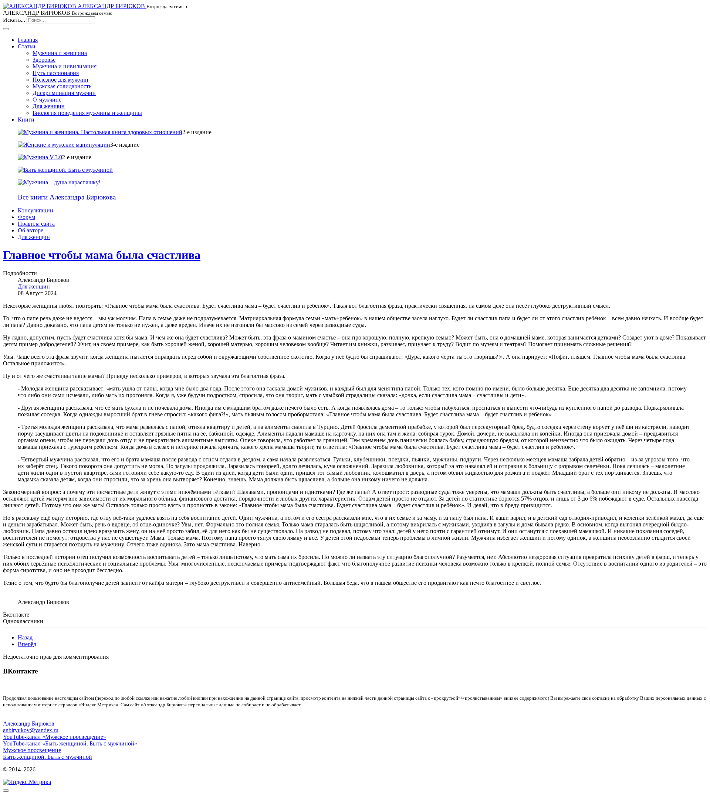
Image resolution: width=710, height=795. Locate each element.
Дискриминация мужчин (64, 93)
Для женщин (49, 106)
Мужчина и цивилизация (65, 66)
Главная (28, 40)
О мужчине (47, 99)
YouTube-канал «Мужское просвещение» (54, 737)
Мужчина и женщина (60, 53)
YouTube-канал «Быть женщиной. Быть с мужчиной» (70, 743)
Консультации (35, 210)
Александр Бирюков (28, 723)
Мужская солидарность (62, 86)
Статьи (27, 46)
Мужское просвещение (32, 750)
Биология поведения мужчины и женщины (87, 113)
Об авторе (30, 230)
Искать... (14, 20)
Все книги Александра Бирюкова (67, 197)
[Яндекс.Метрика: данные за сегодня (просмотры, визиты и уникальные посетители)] (27, 782)
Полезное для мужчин (60, 79)
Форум (26, 217)
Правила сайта (36, 224)
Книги (26, 119)
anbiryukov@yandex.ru (30, 730)
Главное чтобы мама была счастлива (101, 255)
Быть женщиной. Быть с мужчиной (47, 757)
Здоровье (44, 60)
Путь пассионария (56, 73)
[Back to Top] (6, 790)
